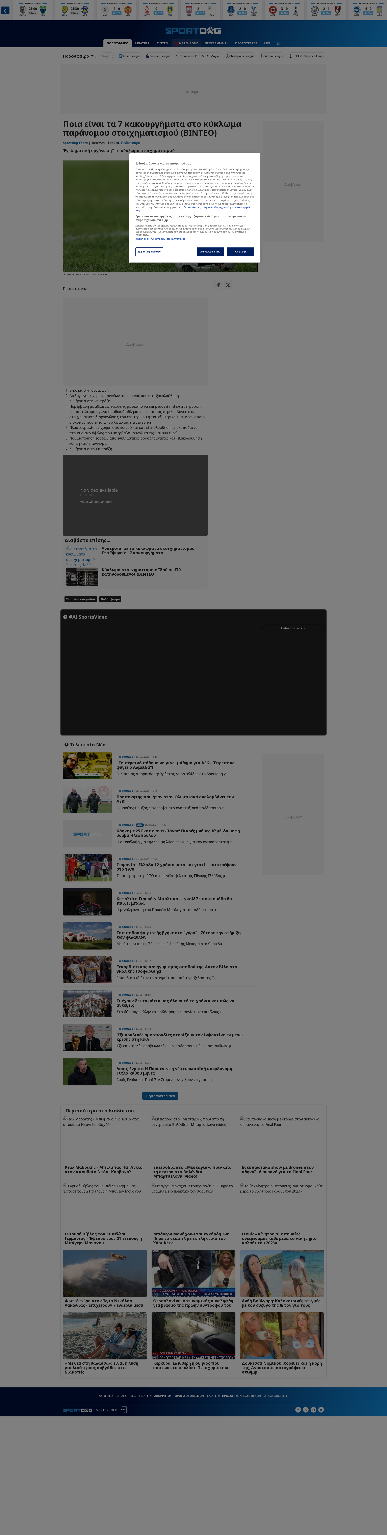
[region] (194, 208)
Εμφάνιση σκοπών (149, 251)
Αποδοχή (241, 251)
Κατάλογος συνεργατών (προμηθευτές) (160, 238)
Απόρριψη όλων (210, 251)
